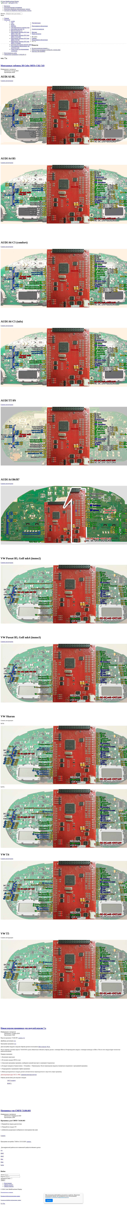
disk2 (2, 1153)
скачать (29, 1141)
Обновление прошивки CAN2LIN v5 (15, 54)
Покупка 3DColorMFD (38, 51)
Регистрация (8, 1183)
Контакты (7, 6)
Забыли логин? (8, 1185)
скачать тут (21, 1038)
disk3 (2, 1156)
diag (2, 1159)
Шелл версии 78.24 (44, 1046)
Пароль (3, 1176)
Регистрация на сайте (10, 53)
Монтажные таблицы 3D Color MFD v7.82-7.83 (22, 65)
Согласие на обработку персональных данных (17, 10)
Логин (2, 1175)
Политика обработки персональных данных (17, 9)
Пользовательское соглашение (13, 7)
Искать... (3, 13)
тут (15, 1041)
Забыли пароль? (9, 1186)
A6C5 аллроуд (11, 1080)
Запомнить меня (5, 1178)
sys (1, 1150)
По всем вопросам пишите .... (40, 48)
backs (2, 1165)
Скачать (3, 1135)
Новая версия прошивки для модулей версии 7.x (23, 1028)
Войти (2, 1180)
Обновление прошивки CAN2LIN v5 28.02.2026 (46, 50)
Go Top (3, 1203)
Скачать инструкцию (7, 81)
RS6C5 (9, 1083)
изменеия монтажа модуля (28, 1074)
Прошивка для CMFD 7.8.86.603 (16, 1110)
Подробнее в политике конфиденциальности (57, 1197)
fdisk (2, 1162)
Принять (49, 1200)
